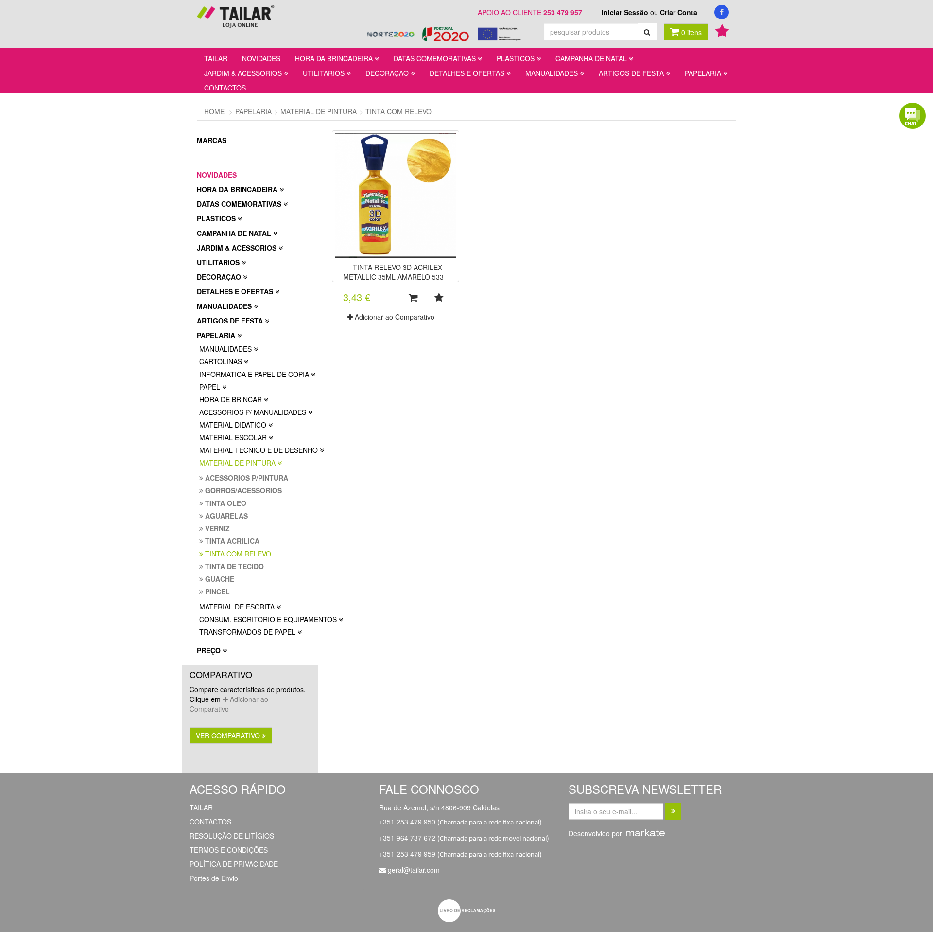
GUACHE (218, 579)
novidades (217, 174)
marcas (212, 140)
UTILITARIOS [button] (324, 73)
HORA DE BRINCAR (231, 399)
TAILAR (215, 58)
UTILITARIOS (219, 262)
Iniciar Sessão (625, 12)
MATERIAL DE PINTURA (238, 462)
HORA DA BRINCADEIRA (238, 189)
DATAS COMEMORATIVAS (240, 204)
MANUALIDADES (225, 306)
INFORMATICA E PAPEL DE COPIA (255, 374)
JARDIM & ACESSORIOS (237, 247)
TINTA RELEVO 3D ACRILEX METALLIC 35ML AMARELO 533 (393, 272)
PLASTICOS (217, 218)
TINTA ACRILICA (231, 541)
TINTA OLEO (224, 503)
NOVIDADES (261, 58)
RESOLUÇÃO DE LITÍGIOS (232, 836)
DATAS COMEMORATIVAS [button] (436, 58)
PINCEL (216, 591)
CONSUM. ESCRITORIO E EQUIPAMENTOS (269, 619)
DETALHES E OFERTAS (236, 291)
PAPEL (210, 387)
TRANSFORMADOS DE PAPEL (248, 632)
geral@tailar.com (414, 870)
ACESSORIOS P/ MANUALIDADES (253, 412)
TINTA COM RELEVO (237, 553)
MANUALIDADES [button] (552, 73)
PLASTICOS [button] (516, 58)
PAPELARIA (217, 335)
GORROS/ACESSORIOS (242, 490)
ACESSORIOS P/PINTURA (245, 478)
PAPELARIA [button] (704, 73)
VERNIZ (216, 528)
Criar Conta (678, 12)
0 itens (690, 32)
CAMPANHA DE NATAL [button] (592, 58)
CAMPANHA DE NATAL (235, 233)
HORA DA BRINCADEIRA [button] (335, 58)
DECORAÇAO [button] (388, 73)
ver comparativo (229, 735)
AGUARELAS (225, 515)
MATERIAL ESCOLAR (234, 437)
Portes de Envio (214, 878)
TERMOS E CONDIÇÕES (229, 850)
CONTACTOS (225, 87)
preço (210, 650)
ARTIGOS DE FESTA (231, 320)
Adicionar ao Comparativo (229, 704)
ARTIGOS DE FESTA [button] (632, 73)
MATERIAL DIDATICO (233, 425)
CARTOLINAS (221, 361)
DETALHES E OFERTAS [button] (468, 73)
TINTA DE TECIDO (233, 566)
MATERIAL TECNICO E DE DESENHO (259, 450)
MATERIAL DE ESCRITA (237, 606)
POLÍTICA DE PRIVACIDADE (234, 864)
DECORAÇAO (220, 277)
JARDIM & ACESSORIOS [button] (244, 73)
